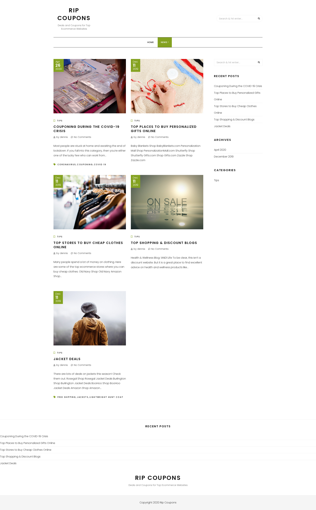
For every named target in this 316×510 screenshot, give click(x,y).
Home (150, 42)
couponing (85, 164)
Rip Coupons (74, 14)
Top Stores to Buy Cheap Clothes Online (88, 245)
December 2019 (224, 156)
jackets (82, 397)
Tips (60, 120)
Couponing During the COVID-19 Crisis (86, 128)
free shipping (66, 397)
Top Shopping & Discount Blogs (164, 243)
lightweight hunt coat (106, 397)
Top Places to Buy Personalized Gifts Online (164, 128)
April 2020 (220, 150)
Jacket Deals (67, 359)
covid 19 (100, 164)
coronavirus (66, 164)
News (164, 42)
